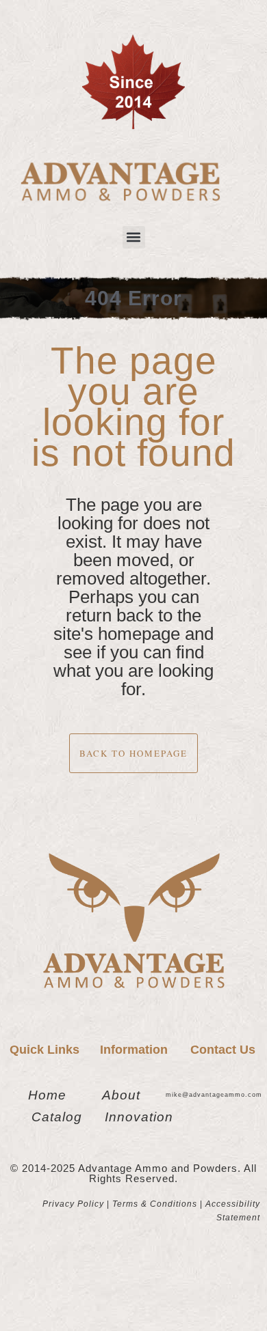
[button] (134, 237)
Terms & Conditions (154, 1204)
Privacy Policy (73, 1204)
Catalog (56, 1117)
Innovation (139, 1117)
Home (47, 1095)
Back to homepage (133, 753)
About (121, 1095)
